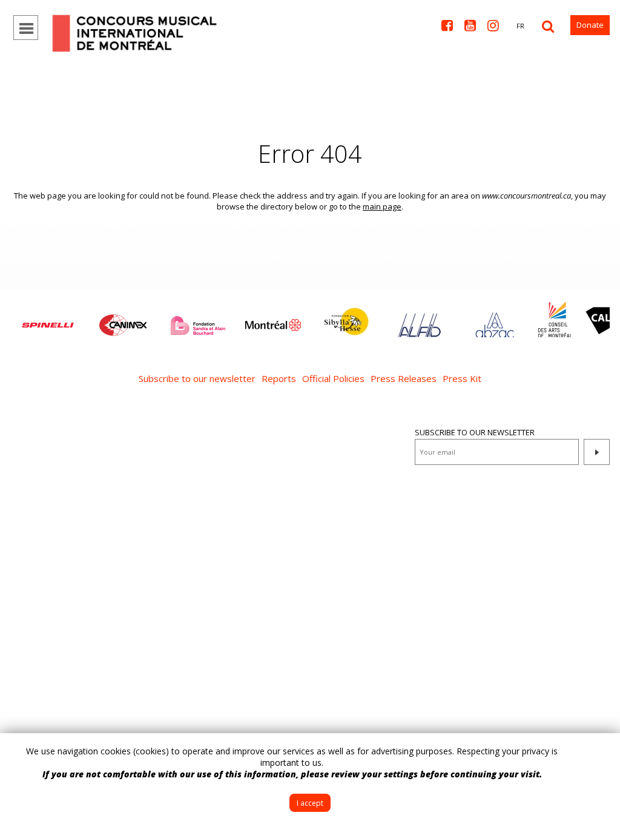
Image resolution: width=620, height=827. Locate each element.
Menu (25, 27)
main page (382, 206)
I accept (310, 803)
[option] (47, 319)
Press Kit (462, 378)
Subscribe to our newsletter (197, 378)
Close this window (602, 751)
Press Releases (404, 378)
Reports (279, 378)
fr (520, 25)
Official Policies (333, 378)
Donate (590, 24)
